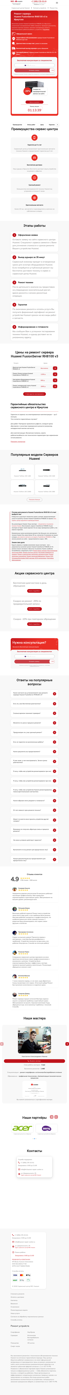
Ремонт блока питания (40, 550)
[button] (67, 1044)
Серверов (14, 1335)
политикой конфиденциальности (47, 74)
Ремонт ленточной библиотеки (36, 556)
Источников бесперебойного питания (33, 1337)
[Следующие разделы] (57, 124)
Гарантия (52, 124)
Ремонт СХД (49, 556)
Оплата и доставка (17, 1297)
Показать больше (34, 499)
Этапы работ (31, 124)
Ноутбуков (31, 1332)
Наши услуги (15, 1313)
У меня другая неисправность (34, 394)
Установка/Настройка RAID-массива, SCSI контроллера (29, 558)
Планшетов (15, 1343)
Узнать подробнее (34, 591)
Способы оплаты (16, 1320)
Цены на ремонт (34, 102)
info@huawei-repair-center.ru (25, 1242)
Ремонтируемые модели (19, 1310)
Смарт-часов (15, 1346)
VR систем (30, 1343)
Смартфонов (15, 1332)
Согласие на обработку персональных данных (27, 1316)
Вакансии (14, 1303)
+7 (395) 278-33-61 (39, 1)
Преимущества (17, 124)
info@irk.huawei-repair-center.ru (32, 1169)
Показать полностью (18, 441)
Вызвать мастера (35, 1061)
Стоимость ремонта (17, 1294)
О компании (15, 1307)
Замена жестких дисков (30, 552)
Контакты (14, 1300)
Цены (42, 124)
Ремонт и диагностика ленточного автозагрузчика (33, 554)
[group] (22, 1129)
